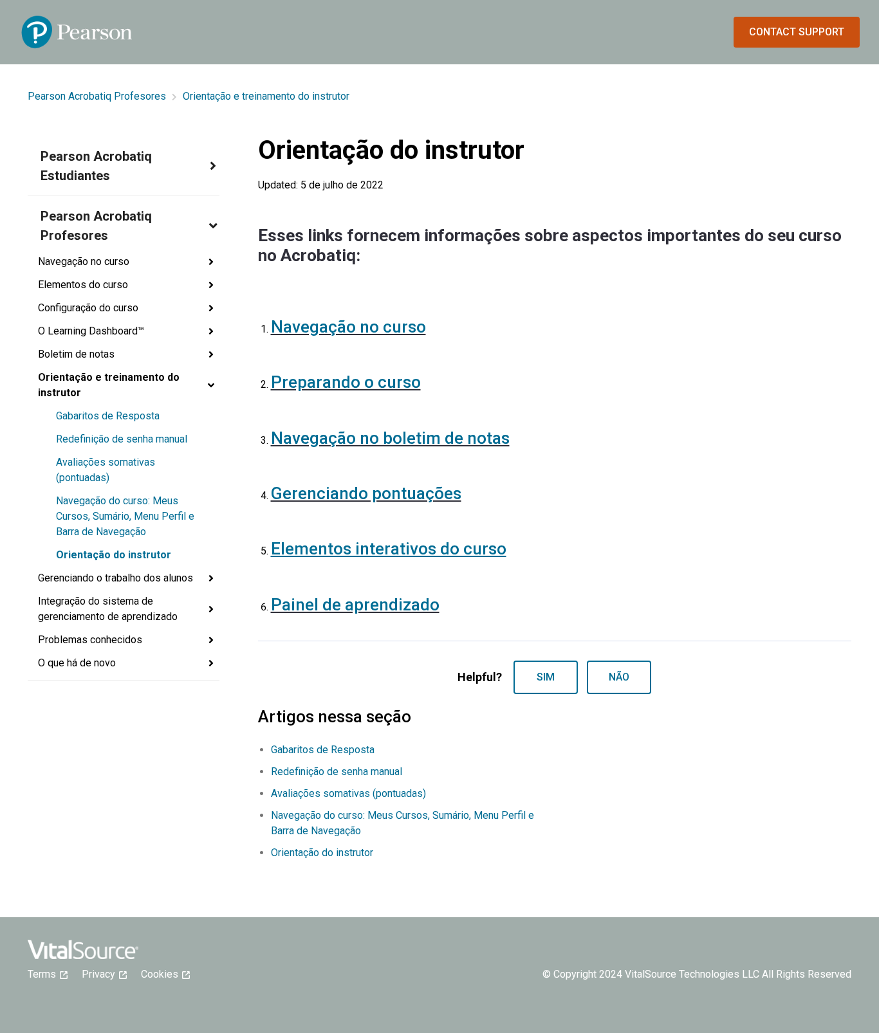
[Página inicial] (76, 32)
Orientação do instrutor (113, 555)
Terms (46, 974)
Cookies (163, 974)
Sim (546, 677)
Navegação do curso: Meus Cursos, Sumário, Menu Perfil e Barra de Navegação (125, 516)
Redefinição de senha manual (121, 439)
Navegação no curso (348, 326)
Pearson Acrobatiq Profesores (97, 96)
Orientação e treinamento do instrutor (266, 96)
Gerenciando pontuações (366, 493)
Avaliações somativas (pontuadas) (105, 470)
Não (619, 677)
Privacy (102, 974)
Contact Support (796, 32)
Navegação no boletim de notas (390, 438)
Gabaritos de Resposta (108, 416)
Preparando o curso (346, 382)
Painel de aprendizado (355, 604)
